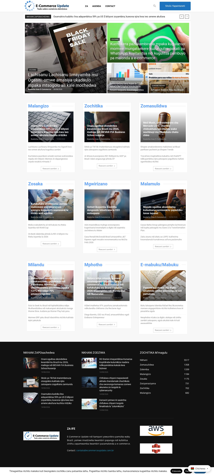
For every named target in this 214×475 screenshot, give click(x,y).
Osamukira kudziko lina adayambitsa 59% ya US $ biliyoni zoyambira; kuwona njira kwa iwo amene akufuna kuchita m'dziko (50, 130)
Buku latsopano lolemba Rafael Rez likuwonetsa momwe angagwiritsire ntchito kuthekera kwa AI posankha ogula (162, 308)
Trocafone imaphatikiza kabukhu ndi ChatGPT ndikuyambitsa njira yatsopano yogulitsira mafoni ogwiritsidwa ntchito (162, 159)
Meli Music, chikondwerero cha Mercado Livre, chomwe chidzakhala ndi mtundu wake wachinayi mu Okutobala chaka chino (160, 129)
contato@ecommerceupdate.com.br (95, 450)
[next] (187, 17)
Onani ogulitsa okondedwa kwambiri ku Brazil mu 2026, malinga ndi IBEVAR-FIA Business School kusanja (106, 130)
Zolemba (32, 70)
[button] (154, 6)
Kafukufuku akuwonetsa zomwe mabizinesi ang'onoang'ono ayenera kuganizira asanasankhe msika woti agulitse (49, 208)
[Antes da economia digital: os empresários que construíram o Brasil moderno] (163, 285)
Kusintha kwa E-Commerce (42, 139)
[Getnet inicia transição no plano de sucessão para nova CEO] (107, 204)
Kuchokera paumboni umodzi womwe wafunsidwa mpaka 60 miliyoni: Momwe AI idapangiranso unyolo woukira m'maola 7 (50, 159)
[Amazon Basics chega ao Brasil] (169, 78)
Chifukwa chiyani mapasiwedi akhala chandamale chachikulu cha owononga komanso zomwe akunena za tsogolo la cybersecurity (115, 384)
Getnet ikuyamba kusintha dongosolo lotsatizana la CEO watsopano (103, 210)
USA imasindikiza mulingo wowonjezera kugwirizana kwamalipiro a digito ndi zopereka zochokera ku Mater (104, 228)
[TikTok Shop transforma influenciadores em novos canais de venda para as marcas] (31, 382)
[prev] (182, 17)
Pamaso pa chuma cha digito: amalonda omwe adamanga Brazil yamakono (162, 290)
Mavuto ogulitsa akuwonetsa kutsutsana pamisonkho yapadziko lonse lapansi (163, 210)
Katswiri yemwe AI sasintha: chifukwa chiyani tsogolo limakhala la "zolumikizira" (113, 403)
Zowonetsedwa (117, 79)
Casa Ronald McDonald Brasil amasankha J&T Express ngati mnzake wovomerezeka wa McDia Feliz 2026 (105, 240)
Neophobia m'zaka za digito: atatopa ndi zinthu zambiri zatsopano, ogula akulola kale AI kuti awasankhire (161, 320)
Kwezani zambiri (50, 168)
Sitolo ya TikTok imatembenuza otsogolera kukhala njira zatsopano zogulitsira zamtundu (57, 381)
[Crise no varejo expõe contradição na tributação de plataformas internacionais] (163, 204)
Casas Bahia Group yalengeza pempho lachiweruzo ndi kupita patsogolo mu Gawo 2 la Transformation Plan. (163, 228)
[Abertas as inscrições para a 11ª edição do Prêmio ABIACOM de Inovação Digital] (127, 78)
